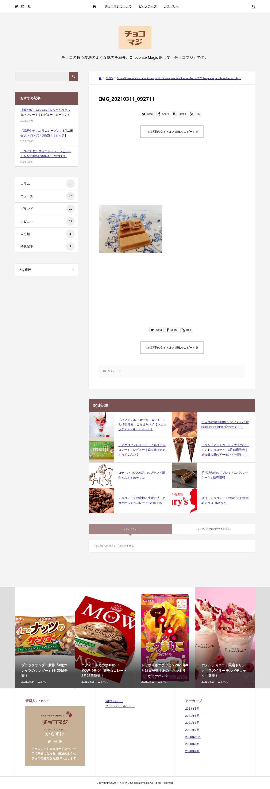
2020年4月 (192, 751)
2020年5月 (192, 744)
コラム (45, 183)
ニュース (46, 196)
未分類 (45, 234)
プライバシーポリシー (120, 706)
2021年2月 (192, 729)
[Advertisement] (172, 175)
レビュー (46, 221)
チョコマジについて (118, 6)
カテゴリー (171, 6)
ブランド (46, 208)
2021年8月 (192, 715)
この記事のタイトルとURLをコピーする (171, 131)
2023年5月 (192, 708)
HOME (94, 6)
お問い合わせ (114, 701)
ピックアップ (148, 6)
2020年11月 (193, 737)
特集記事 (45, 246)
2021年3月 (192, 722)
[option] (45, 637)
